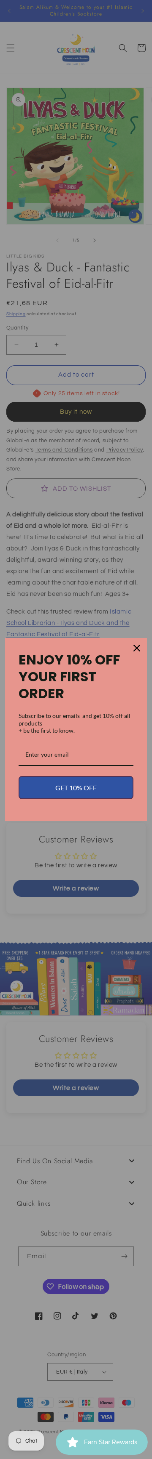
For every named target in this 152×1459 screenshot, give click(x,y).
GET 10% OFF (76, 788)
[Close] (137, 648)
